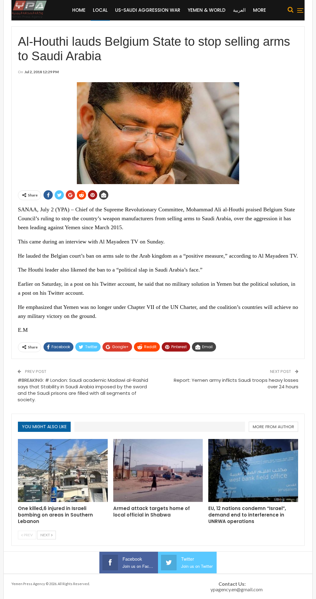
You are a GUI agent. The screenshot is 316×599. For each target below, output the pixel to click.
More (259, 10)
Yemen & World (207, 10)
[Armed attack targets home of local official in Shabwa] (158, 470)
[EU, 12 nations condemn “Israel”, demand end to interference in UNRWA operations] (253, 470)
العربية (239, 10)
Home (78, 10)
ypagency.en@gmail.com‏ (236, 589)
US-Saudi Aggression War (147, 10)
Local (100, 10)
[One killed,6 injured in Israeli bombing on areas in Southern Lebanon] (63, 470)
